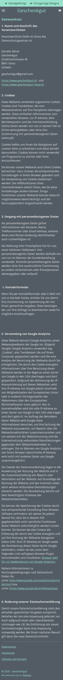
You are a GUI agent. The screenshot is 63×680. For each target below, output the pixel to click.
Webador (27, 675)
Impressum (8, 653)
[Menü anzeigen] (3, 10)
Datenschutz (9, 646)
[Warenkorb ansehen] (59, 10)
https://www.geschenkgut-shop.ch (23, 84)
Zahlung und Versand (14, 659)
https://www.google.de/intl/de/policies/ (33, 588)
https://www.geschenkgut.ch (19, 80)
